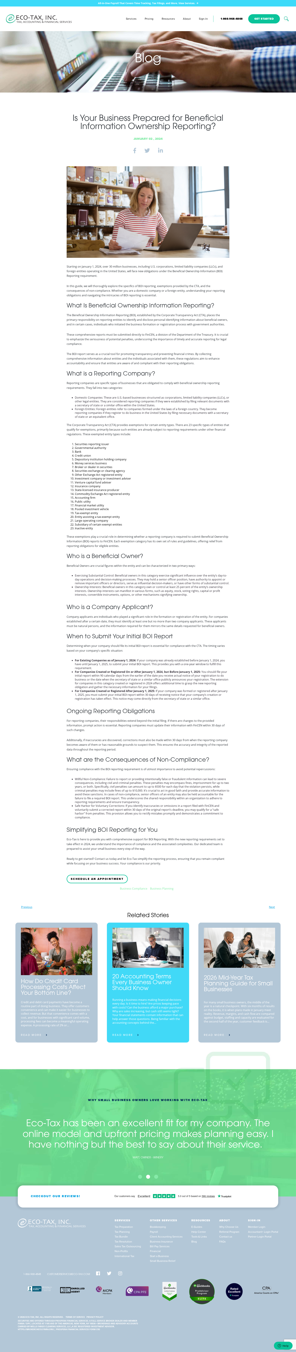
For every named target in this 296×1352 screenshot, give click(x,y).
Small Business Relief (162, 1261)
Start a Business (159, 1256)
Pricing (149, 19)
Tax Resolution (123, 1241)
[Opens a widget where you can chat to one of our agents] (283, 1346)
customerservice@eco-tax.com (68, 1274)
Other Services (163, 1220)
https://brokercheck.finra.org (36, 1329)
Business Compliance (133, 888)
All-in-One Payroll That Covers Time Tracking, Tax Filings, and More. (146, 3)
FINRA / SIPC (24, 1323)
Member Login (256, 1227)
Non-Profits (121, 1251)
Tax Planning (122, 1232)
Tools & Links (199, 1236)
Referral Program (229, 1232)
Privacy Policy (95, 1317)
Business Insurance (161, 1241)
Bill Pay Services (159, 1246)
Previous (26, 907)
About (187, 19)
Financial (155, 1251)
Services (131, 19)
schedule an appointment (97, 879)
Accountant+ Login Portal (263, 1232)
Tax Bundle (121, 1236)
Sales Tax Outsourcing (128, 1246)
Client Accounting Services (166, 1236)
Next (272, 907)
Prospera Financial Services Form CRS (78, 1329)
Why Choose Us (228, 1227)
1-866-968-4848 (232, 19)
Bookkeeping (158, 1227)
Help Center (198, 1232)
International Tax (124, 1256)
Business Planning (162, 888)
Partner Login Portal (260, 1236)
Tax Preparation (124, 1227)
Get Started (264, 19)
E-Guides (196, 1227)
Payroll (154, 1232)
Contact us (225, 1236)
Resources (168, 19)
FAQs (222, 1241)
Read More (31, 1035)
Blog (194, 1241)
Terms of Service (75, 1317)
